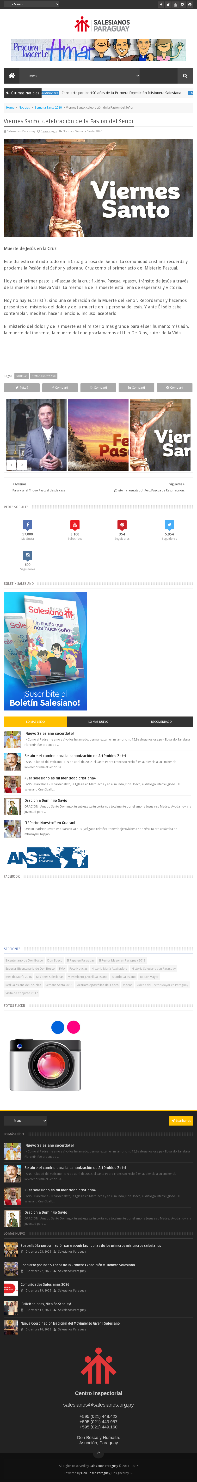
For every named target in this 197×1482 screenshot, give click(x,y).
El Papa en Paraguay (80, 960)
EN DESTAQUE (174, 93)
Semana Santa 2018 (58, 985)
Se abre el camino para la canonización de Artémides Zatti (75, 756)
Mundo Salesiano (124, 977)
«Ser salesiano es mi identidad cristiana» (60, 778)
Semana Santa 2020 (48, 107)
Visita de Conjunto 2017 (22, 993)
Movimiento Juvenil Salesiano (88, 977)
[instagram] (182, 4)
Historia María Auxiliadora (110, 968)
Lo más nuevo (98, 721)
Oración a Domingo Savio (46, 800)
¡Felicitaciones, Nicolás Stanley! (46, 1304)
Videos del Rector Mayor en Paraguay (162, 985)
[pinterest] (190, 4)
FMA (62, 968)
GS (131, 1473)
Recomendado (161, 721)
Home (10, 107)
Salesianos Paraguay (104, 1466)
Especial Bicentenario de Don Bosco (30, 968)
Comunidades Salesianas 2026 (45, 1285)
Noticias (24, 107)
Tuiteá (24, 387)
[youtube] (175, 4)
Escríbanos (183, 1120)
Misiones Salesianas (49, 977)
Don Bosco (54, 960)
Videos (127, 985)
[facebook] (161, 4)
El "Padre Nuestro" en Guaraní (50, 823)
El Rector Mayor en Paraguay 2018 (122, 960)
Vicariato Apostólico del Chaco (98, 985)
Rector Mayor (149, 977)
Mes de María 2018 (19, 977)
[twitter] (168, 4)
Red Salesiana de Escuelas (23, 985)
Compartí (61, 387)
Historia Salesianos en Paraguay (154, 968)
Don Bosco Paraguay (95, 1473)
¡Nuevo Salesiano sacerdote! (49, 733)
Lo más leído (35, 721)
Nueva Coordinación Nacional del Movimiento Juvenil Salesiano (70, 1324)
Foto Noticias (78, 968)
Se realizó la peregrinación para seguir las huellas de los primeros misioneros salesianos (91, 1246)
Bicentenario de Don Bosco (24, 960)
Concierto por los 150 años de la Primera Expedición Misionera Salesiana (96, 93)
